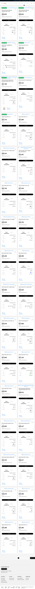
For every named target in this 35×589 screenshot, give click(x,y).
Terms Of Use (9, 587)
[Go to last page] (28, 558)
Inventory (3, 576)
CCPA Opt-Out (19, 587)
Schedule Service (11, 578)
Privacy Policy (6, 587)
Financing (19, 576)
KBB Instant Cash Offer (21, 579)
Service (10, 576)
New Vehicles (3, 578)
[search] (34, 3)
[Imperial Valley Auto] (3, 3)
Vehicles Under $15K (4, 582)
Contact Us (9, 20)
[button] (32, 115)
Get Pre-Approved (20, 578)
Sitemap (12, 587)
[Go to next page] (26, 558)
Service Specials (11, 579)
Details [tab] (6, 24)
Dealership (28, 576)
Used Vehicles (3, 579)
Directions (27, 579)
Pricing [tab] (11, 24)
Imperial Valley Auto (2, 587)
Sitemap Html (14, 587)
